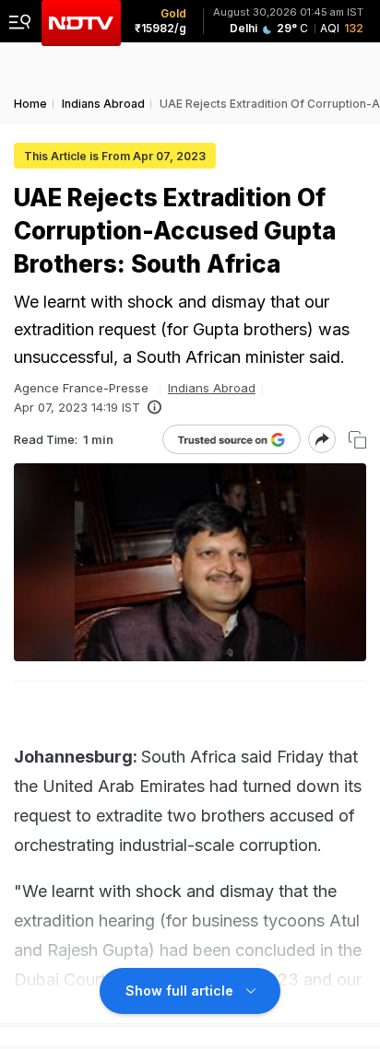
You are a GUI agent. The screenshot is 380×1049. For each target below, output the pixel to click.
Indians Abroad (211, 387)
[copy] (357, 440)
